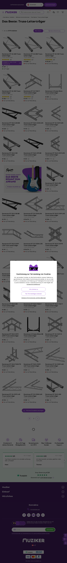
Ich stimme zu (33, 289)
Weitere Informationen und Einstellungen (33, 298)
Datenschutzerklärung (33, 284)
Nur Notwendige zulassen (33, 294)
